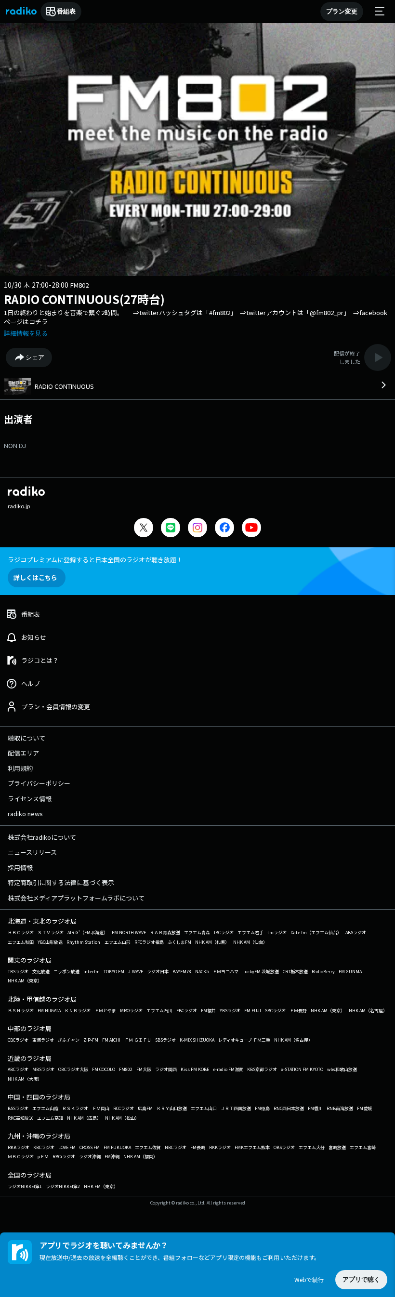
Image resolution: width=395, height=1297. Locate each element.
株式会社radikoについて (42, 837)
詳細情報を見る (26, 333)
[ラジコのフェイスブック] (224, 529)
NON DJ (15, 445)
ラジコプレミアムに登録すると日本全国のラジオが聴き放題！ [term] (95, 559)
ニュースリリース (32, 852)
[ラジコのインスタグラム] (197, 527)
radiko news (25, 813)
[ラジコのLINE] (170, 529)
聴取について (26, 737)
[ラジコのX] (143, 529)
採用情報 (20, 867)
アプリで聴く (361, 1279)
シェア (35, 357)
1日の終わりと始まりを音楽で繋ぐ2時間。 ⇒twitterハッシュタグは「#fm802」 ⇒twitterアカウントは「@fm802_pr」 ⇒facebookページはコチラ (195, 317)
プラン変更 (341, 11)
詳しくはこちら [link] (35, 577)
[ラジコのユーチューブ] (251, 529)
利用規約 (20, 768)
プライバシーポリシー (39, 783)
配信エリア (23, 752)
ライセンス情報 (30, 798)
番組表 (66, 11)
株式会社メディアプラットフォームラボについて (76, 897)
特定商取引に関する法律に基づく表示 (61, 882)
